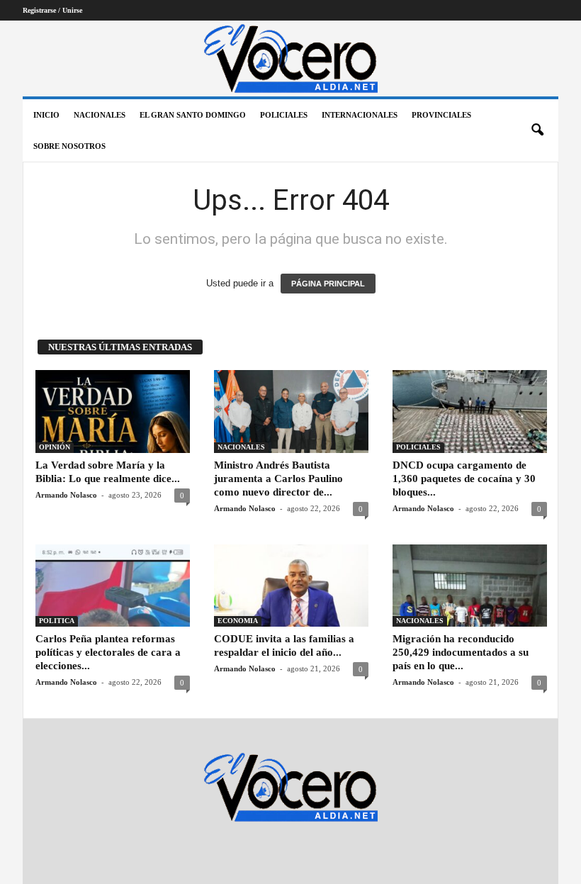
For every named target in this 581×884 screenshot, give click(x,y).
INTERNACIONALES (359, 115)
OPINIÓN (54, 447)
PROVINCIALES (441, 115)
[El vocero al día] (290, 58)
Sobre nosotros (69, 146)
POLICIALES (284, 115)
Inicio (46, 115)
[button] (537, 130)
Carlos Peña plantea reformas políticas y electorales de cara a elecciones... (108, 652)
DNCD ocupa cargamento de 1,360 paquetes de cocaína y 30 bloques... (464, 478)
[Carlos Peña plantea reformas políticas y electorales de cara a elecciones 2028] (112, 585)
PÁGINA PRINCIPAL (328, 283)
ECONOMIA (238, 621)
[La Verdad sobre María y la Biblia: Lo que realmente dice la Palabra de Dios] (112, 411)
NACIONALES (99, 115)
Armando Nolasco (66, 495)
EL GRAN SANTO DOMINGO (193, 115)
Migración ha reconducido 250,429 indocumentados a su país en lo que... (461, 652)
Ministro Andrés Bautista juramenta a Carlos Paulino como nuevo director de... (278, 478)
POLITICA (56, 621)
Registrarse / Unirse (52, 10)
